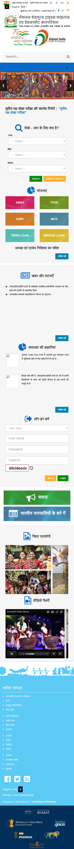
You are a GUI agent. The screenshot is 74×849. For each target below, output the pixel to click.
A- (51, 3)
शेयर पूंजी (10, 709)
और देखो (37, 569)
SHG (8, 740)
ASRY (9, 735)
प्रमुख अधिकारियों (13, 705)
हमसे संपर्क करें (48, 11)
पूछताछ (9, 768)
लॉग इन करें (26, 11)
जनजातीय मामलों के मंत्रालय (18, 696)
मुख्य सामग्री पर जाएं (20, 3)
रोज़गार (9, 755)
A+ (62, 3)
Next (70, 85)
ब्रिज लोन (10, 725)
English (15, 7)
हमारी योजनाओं (12, 716)
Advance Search (54, 178)
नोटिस (8, 749)
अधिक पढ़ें (62, 256)
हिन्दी (23, 7)
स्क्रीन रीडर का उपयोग (39, 3)
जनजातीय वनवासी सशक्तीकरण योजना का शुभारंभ (30, 293)
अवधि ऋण (10, 720)
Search (36, 178)
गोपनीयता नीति (12, 759)
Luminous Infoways (44, 801)
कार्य (8, 700)
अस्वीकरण (10, 764)
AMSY (9, 729)
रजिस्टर (37, 11)
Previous (3, 85)
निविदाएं (9, 744)
